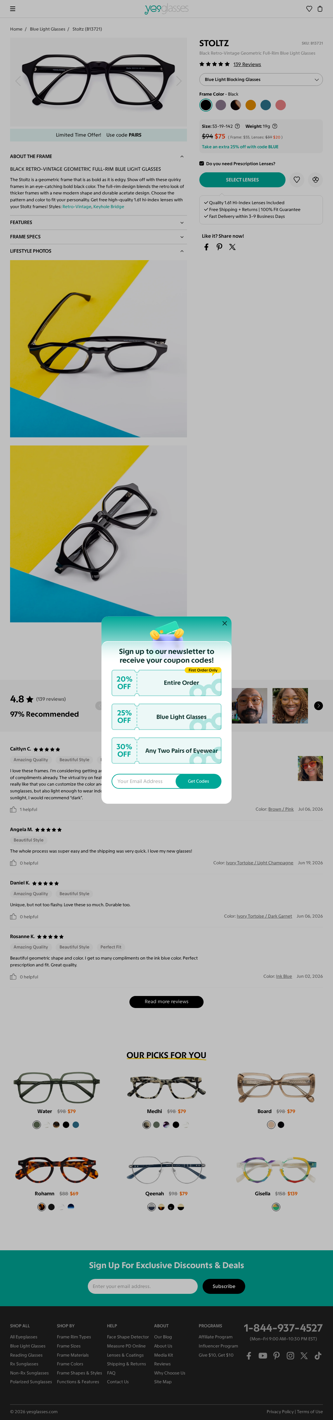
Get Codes (198, 781)
